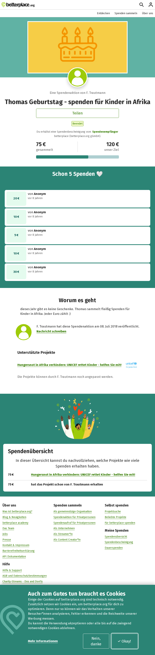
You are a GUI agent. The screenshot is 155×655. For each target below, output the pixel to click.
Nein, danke (96, 641)
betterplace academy (15, 522)
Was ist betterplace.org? (17, 511)
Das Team (8, 528)
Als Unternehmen (64, 528)
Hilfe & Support (12, 570)
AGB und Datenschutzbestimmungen (24, 575)
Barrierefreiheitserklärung (18, 550)
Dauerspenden (114, 547)
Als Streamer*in (63, 534)
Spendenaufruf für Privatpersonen (74, 522)
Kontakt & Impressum (15, 545)
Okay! (126, 641)
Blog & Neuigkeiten (14, 517)
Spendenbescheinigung (119, 542)
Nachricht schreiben (51, 331)
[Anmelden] (150, 4)
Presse (6, 539)
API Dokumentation (14, 556)
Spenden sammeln (126, 13)
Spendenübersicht (116, 536)
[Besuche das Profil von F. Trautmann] (77, 77)
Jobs (5, 534)
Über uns (147, 13)
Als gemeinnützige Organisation (72, 511)
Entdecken (103, 13)
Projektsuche (113, 511)
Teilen (77, 113)
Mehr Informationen (43, 641)
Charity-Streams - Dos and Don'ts (22, 581)
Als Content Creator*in (67, 539)
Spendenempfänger (105, 131)
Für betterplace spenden (120, 522)
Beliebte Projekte (115, 517)
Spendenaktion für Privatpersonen (74, 517)
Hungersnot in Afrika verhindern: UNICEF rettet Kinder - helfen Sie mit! (69, 365)
